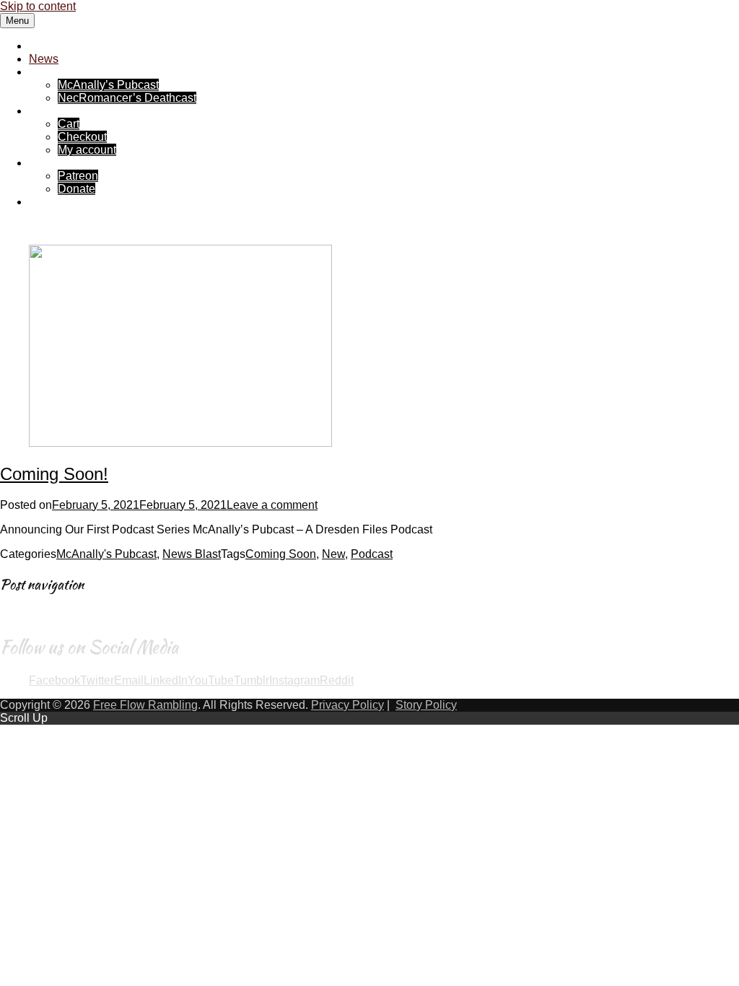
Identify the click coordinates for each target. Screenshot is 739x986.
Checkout (82, 137)
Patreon (78, 176)
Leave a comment (272, 505)
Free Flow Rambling (81, 46)
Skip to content (38, 6)
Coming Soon (280, 554)
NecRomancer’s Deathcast (127, 98)
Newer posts (39, 613)
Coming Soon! (54, 474)
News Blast (191, 554)
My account (87, 150)
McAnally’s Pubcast (108, 85)
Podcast (372, 554)
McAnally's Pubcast (106, 554)
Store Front (57, 111)
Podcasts (52, 72)
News (43, 59)
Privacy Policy (347, 705)
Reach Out (56, 202)
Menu (17, 20)
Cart (68, 124)
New (333, 554)
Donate (76, 189)
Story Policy (426, 705)
